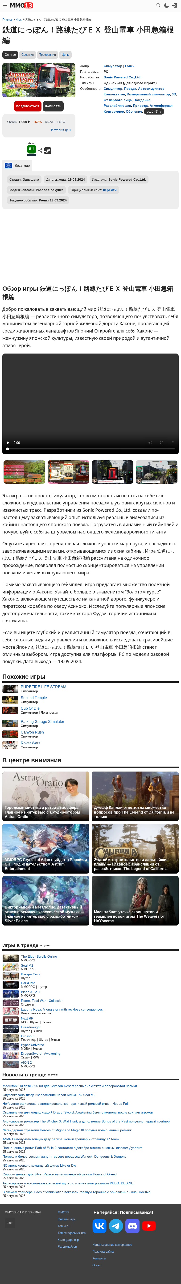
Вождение (142, 100)
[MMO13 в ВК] (99, 1227)
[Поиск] (159, 5)
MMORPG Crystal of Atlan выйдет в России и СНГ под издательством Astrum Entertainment (46, 864)
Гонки (130, 66)
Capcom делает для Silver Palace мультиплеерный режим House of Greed (60, 1174)
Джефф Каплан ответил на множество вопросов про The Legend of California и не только (134, 812)
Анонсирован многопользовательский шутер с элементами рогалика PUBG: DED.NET (69, 1183)
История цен (61, 130)
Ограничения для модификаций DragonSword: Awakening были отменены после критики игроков (78, 1112)
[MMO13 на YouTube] (149, 1227)
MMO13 (63, 1212)
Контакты (99, 1258)
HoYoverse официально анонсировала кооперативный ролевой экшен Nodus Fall (65, 1103)
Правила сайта (103, 1251)
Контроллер (114, 111)
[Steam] (47, 150)
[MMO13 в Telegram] (116, 1227)
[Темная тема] (167, 5)
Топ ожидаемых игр (72, 1233)
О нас (96, 1265)
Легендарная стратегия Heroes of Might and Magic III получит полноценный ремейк (67, 1130)
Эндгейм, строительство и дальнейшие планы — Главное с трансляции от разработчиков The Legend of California (131, 864)
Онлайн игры (67, 1219)
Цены (65, 54)
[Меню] (5, 5)
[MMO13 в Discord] (132, 1227)
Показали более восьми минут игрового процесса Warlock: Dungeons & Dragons (64, 1156)
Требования (47, 54)
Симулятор (113, 66)
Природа (140, 105)
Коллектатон (114, 94)
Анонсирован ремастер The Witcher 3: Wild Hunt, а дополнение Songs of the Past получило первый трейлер (86, 1121)
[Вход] (175, 5)
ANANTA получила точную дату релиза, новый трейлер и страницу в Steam (61, 1139)
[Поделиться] (40, 150)
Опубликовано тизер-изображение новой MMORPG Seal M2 (49, 1095)
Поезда (130, 88)
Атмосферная (161, 105)
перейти (110, 190)
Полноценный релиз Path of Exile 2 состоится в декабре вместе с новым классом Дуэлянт (72, 1148)
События (27, 54)
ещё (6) (153, 111)
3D (174, 94)
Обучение (134, 111)
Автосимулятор (151, 88)
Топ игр (63, 1226)
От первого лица (118, 100)
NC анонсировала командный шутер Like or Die (39, 1165)
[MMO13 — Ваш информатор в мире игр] (21, 5)
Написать (53, 106)
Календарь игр (68, 1239)
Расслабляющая (117, 105)
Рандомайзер (67, 1246)
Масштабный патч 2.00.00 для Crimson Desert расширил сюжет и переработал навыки (70, 1086)
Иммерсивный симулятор (148, 94)
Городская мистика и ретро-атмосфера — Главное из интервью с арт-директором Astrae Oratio (44, 812)
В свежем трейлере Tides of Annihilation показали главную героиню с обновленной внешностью (76, 1192)
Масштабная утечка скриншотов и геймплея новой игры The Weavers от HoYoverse (129, 916)
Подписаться (27, 106)
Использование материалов (112, 1244)
